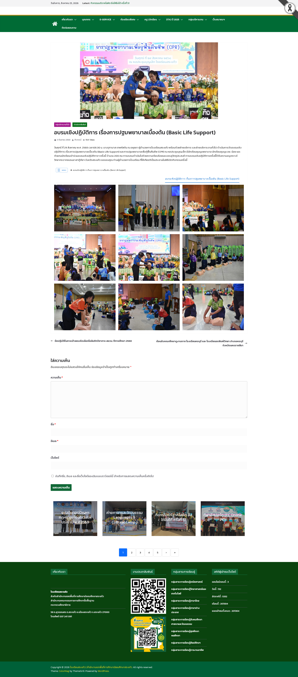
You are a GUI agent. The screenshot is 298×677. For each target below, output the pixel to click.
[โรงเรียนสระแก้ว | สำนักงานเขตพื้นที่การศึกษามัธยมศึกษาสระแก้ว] (55, 24)
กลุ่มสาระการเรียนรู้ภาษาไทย (185, 601)
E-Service (105, 19)
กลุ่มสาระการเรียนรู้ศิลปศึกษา (186, 643)
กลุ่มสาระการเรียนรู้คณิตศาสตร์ (187, 582)
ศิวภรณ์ (77, 139)
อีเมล (54, 441)
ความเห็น (57, 377)
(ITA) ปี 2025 (172, 19)
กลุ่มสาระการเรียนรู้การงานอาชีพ (187, 650)
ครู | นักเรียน (151, 19)
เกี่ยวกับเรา (67, 19)
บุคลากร (86, 19)
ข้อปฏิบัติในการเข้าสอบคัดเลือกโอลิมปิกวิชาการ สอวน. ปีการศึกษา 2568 (93, 341)
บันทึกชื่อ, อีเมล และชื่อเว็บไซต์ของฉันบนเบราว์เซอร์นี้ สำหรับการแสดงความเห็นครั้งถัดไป (104, 476)
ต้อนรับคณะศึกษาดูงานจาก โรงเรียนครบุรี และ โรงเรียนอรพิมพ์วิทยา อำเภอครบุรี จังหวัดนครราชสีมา (199, 343)
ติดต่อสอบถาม (69, 28)
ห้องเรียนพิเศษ (128, 19)
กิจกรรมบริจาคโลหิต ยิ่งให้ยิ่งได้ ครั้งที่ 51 (173, 517)
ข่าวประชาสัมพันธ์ (80, 124)
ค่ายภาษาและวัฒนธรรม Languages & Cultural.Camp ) (118, 3)
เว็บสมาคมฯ (219, 19)
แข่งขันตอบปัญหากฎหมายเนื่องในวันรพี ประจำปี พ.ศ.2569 (75, 517)
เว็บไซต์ (55, 458)
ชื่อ (53, 424)
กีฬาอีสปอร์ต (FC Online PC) (222, 517)
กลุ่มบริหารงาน (195, 19)
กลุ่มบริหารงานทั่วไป (62, 124)
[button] (75, 19)
